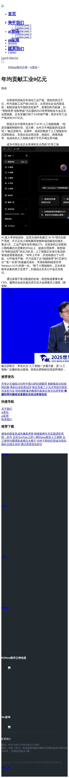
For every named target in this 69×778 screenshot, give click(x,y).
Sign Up (13, 57)
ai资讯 (13, 31)
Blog (10, 49)
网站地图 (5, 767)
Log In (5, 57)
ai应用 (4, 557)
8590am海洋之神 (17, 67)
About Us (13, 40)
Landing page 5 (23, 37)
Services (12, 43)
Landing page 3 (23, 31)
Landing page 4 (23, 34)
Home (11, 21)
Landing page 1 (23, 25)
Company (13, 46)
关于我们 (16, 22)
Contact (12, 52)
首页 (12, 14)
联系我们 (16, 49)
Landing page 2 (23, 28)
